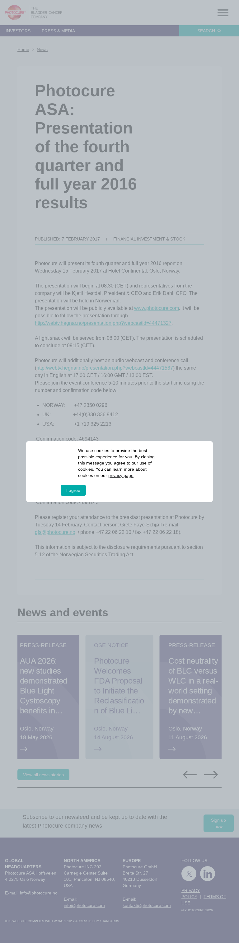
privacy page (121, 475)
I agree (73, 490)
